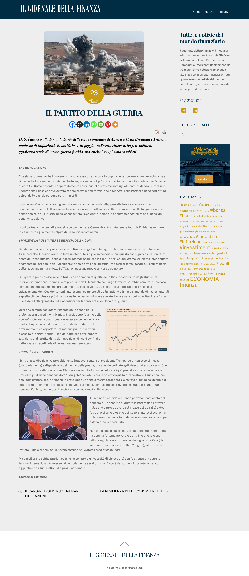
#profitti (196, 258)
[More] (115, 124)
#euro (202, 231)
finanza (189, 285)
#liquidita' (222, 248)
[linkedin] (196, 110)
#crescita (217, 216)
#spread (205, 264)
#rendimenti (193, 263)
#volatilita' (202, 274)
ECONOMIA (204, 279)
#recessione (210, 258)
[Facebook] (72, 124)
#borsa (218, 210)
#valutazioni (188, 274)
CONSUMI (184, 280)
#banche (215, 205)
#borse (186, 215)
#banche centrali (192, 211)
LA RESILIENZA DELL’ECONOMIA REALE (131, 491)
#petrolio (185, 258)
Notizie (209, 11)
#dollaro (203, 226)
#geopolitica (187, 237)
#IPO (214, 248)
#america (194, 205)
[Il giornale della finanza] (60, 9)
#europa (211, 231)
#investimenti (195, 247)
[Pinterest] (108, 124)
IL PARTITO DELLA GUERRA (93, 112)
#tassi (212, 264)
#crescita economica (194, 221)
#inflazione (190, 241)
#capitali (198, 216)
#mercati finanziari (194, 253)
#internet (221, 242)
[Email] (101, 124)
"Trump (184, 204)
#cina (207, 216)
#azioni (204, 205)
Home (196, 11)
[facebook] (185, 110)
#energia (193, 231)
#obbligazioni (218, 253)
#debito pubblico (216, 221)
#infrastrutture (209, 242)
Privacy (223, 11)
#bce (207, 211)
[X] (79, 124)
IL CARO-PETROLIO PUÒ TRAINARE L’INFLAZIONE (52, 493)
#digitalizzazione (188, 226)
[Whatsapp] (94, 124)
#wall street (216, 274)
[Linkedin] (86, 124)
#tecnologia (201, 268)
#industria (206, 236)
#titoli (212, 269)
